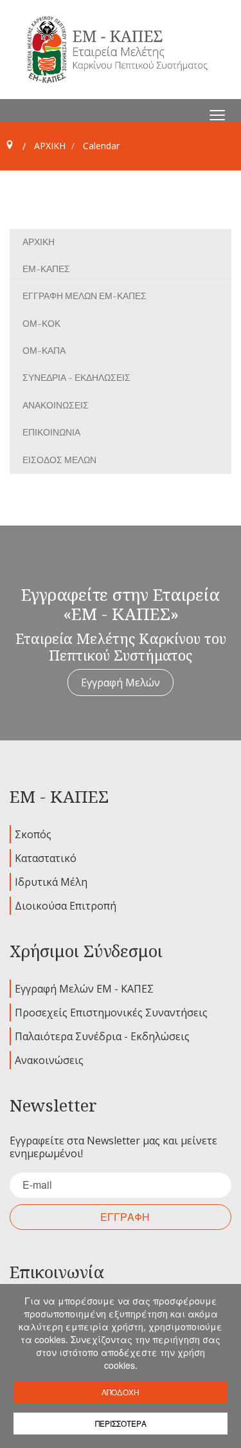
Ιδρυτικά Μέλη (51, 882)
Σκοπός (33, 834)
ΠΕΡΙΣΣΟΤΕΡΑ (121, 1423)
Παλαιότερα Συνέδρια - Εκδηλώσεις (102, 1036)
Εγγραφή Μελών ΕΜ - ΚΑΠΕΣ (84, 989)
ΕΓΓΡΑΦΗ (125, 1216)
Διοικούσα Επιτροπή (65, 906)
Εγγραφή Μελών (120, 682)
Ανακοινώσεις (49, 1060)
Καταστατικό (45, 858)
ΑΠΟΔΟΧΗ (120, 1391)
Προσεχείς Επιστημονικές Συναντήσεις (111, 1012)
